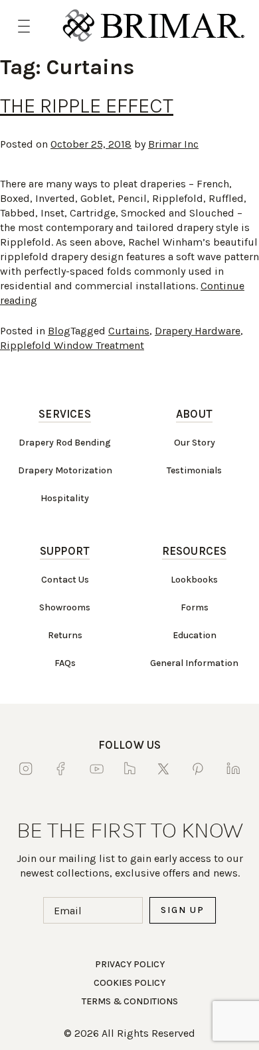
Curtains (128, 330)
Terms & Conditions (130, 1001)
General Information (194, 663)
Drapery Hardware (197, 330)
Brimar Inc (173, 144)
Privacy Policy (130, 964)
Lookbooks (194, 579)
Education (194, 635)
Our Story (194, 442)
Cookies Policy (129, 982)
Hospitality (65, 498)
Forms (195, 607)
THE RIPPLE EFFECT (86, 105)
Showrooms (64, 607)
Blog (59, 330)
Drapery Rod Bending (65, 442)
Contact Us (65, 579)
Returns (65, 635)
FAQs (65, 663)
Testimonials (194, 470)
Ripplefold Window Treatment (72, 345)
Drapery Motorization (65, 470)
